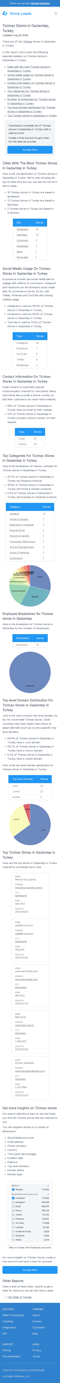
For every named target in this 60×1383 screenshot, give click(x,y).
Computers (16, 558)
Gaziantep (22, 246)
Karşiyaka (22, 257)
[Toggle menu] (56, 13)
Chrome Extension (40, 3)
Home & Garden (19, 519)
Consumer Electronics (22, 541)
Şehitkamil (22, 229)
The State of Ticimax (19, 1297)
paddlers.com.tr (24, 933)
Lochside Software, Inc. (16, 1376)
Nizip (19, 251)
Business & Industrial (22, 524)
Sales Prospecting (13, 1315)
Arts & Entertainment (22, 547)
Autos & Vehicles (19, 552)
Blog (35, 1333)
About (36, 1315)
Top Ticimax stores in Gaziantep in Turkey (32, 115)
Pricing (6, 1350)
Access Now (30, 149)
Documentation (11, 1356)
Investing (7, 1321)
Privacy (36, 1350)
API (4, 1333)
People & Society (19, 535)
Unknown (22, 240)
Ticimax (27, 41)
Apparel (14, 513)
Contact (37, 1321)
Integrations (9, 1327)
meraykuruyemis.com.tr (29, 887)
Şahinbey (22, 234)
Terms (36, 1356)
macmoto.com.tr (24, 1025)
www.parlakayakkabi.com (30, 1071)
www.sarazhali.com (26, 979)
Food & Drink (17, 530)
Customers (38, 1327)
